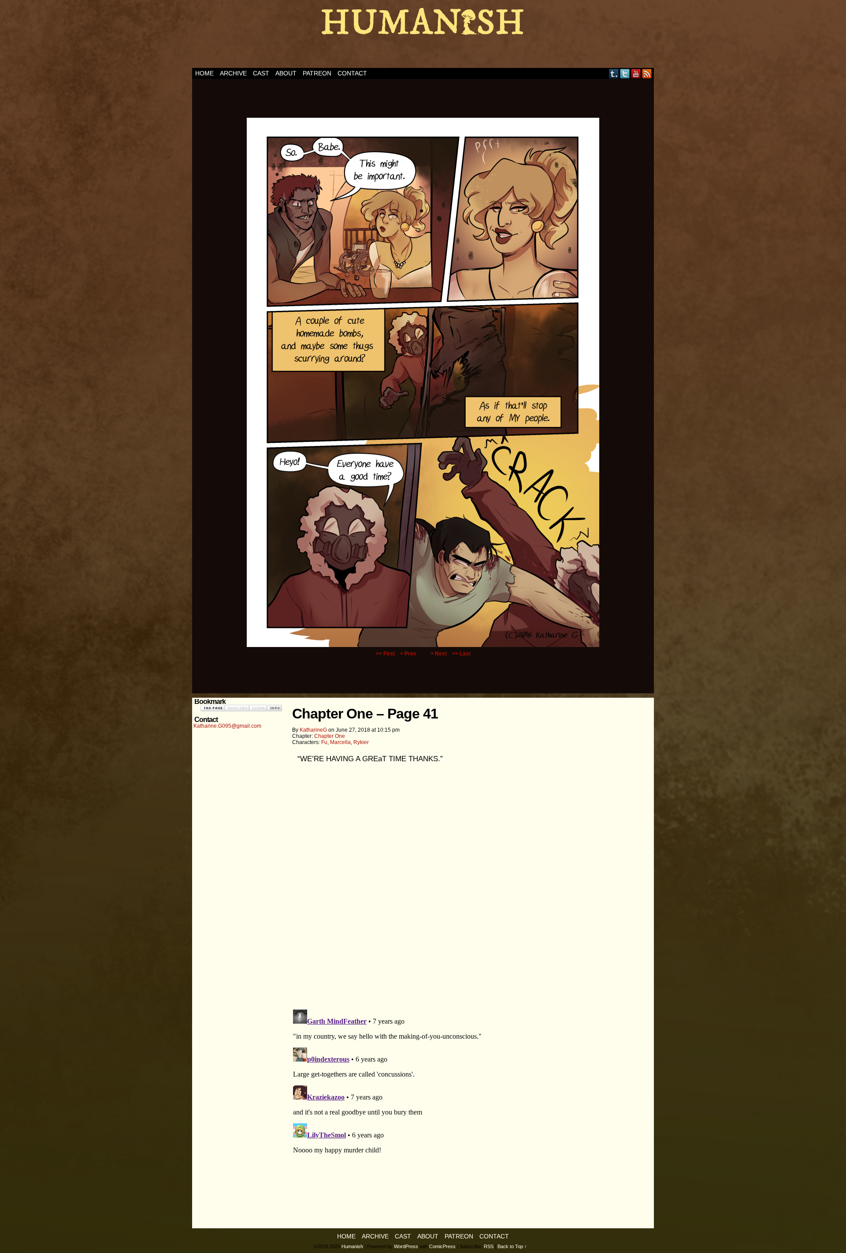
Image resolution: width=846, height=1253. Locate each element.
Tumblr (614, 73)
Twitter (625, 73)
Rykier (361, 742)
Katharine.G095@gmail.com (227, 726)
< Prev (408, 654)
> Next (438, 654)
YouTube (636, 73)
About (286, 73)
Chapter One (329, 736)
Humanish (423, 36)
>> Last (461, 654)
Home (204, 73)
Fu (324, 742)
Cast (261, 73)
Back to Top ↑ (512, 1246)
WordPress (406, 1246)
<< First (385, 654)
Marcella (340, 742)
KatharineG (313, 730)
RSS (647, 73)
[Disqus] (471, 889)
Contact (352, 73)
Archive (233, 73)
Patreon (317, 73)
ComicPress (442, 1246)
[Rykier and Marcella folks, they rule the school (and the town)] (423, 644)
